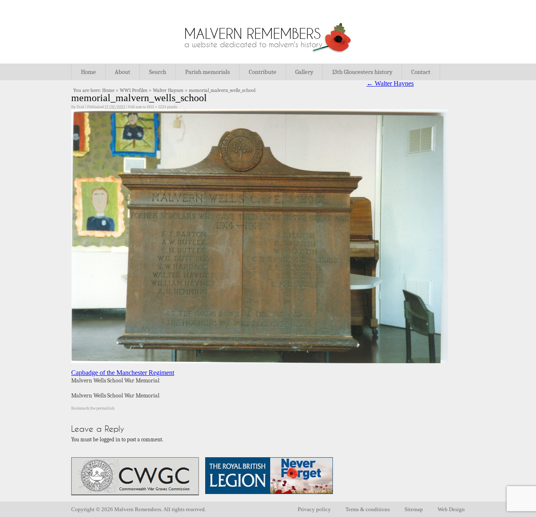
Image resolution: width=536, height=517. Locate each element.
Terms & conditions (367, 509)
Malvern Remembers (252, 33)
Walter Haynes (168, 90)
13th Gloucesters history (362, 72)
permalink (105, 408)
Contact (420, 72)
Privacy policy (314, 509)
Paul (80, 107)
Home (88, 72)
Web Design (451, 509)
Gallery (304, 72)
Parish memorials (207, 72)
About (122, 72)
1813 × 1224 (156, 107)
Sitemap (414, 509)
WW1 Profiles (133, 90)
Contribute (262, 72)
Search (157, 72)
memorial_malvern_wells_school (222, 90)
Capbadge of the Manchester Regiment (122, 372)
